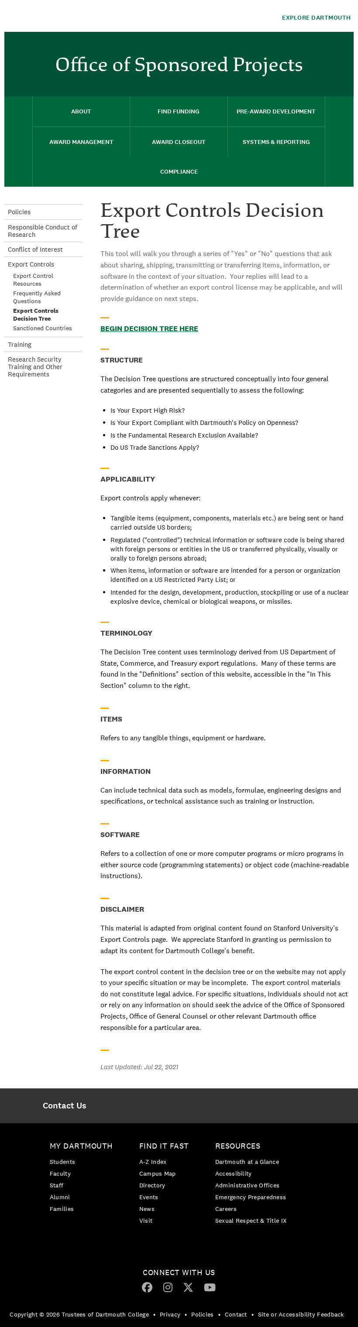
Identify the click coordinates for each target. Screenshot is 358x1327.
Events (148, 1197)
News (147, 1209)
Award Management (81, 142)
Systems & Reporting (276, 142)
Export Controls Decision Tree (36, 314)
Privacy (170, 1314)
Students (62, 1162)
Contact (236, 1314)
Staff (57, 1185)
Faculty (60, 1173)
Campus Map (157, 1173)
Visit (146, 1220)
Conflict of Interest (35, 249)
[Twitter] (188, 1287)
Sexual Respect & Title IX (251, 1220)
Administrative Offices (247, 1185)
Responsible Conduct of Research (42, 231)
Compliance (179, 172)
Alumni (60, 1197)
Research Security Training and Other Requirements (35, 367)
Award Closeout (179, 142)
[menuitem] (343, 45)
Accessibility (233, 1173)
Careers (226, 1209)
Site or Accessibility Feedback (301, 1314)
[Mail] (343, 46)
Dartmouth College (73, 16)
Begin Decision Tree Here (149, 328)
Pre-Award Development (276, 111)
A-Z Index (153, 1162)
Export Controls (31, 264)
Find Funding (179, 111)
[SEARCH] (339, 142)
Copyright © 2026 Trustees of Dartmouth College (79, 1314)
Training (19, 344)
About (81, 111)
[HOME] (18, 142)
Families (62, 1209)
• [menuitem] (154, 1314)
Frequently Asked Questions (37, 297)
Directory (152, 1185)
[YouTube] (210, 1287)
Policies (19, 212)
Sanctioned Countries (42, 328)
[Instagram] (167, 1287)
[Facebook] (147, 1287)
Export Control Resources (33, 279)
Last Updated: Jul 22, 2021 (139, 1067)
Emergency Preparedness (250, 1197)
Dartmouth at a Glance (247, 1162)
